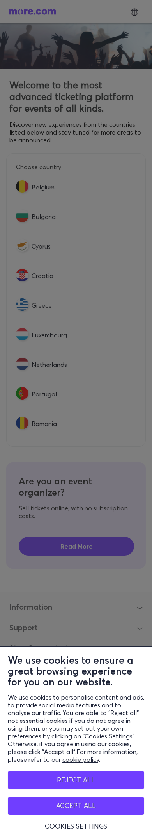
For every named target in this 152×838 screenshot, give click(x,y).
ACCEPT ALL (76, 805)
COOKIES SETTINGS (76, 826)
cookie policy (80, 759)
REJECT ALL (76, 780)
